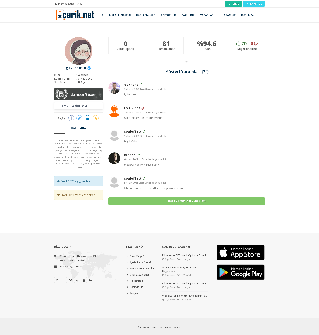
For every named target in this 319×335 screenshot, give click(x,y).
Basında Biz (136, 286)
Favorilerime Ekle (75, 105)
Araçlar (230, 15)
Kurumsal (248, 15)
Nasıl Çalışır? (137, 256)
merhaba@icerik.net (70, 3)
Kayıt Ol (255, 3)
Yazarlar (207, 15)
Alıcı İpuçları (185, 259)
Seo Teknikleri (186, 275)
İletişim (134, 293)
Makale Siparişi (120, 15)
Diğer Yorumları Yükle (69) (186, 201)
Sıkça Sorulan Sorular (142, 268)
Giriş (235, 3)
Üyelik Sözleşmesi (140, 274)
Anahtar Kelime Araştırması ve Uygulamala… (179, 269)
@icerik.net (71, 266)
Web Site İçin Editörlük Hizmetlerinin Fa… (184, 295)
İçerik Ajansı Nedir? (140, 262)
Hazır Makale (145, 15)
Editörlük (168, 15)
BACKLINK (188, 15)
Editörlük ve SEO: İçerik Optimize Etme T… (185, 255)
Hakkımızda (136, 280)
